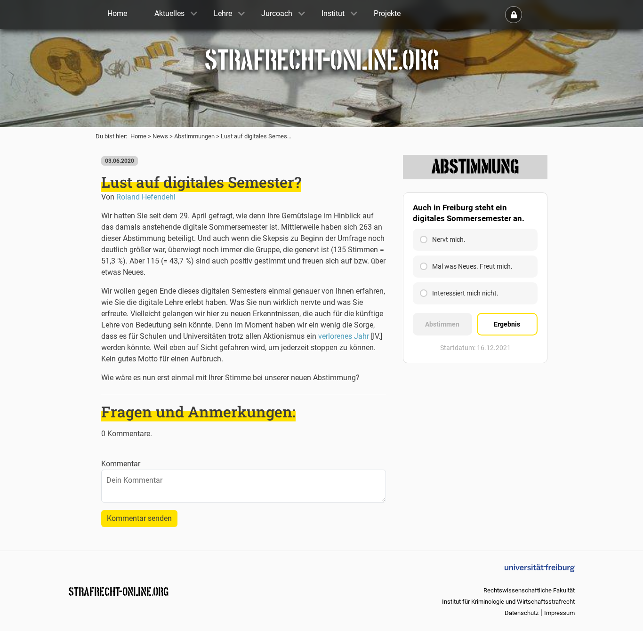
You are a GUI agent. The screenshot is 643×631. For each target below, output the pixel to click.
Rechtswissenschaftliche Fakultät (529, 590)
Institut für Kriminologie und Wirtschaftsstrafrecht (508, 601)
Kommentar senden (139, 518)
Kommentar (120, 463)
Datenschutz (522, 612)
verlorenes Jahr (343, 336)
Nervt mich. (449, 239)
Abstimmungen (194, 136)
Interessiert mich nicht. (465, 293)
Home (138, 136)
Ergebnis (507, 324)
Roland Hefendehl (146, 196)
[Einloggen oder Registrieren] (513, 14)
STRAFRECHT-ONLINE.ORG (118, 590)
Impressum (559, 612)
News (160, 136)
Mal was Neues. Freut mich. (472, 266)
